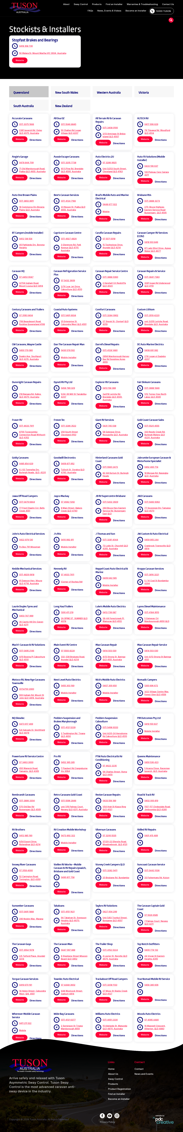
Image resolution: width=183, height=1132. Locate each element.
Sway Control (115, 1078)
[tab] (29, 91)
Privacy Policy (107, 1122)
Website (20, 60)
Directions (35, 139)
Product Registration (119, 1089)
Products (113, 1084)
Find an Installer (116, 1094)
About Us (113, 1073)
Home (111, 1068)
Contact (139, 1068)
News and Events (144, 1073)
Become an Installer (119, 1099)
